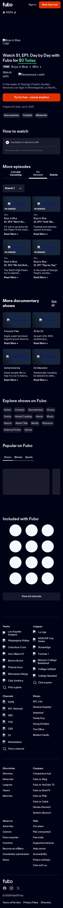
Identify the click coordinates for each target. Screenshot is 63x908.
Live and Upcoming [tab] (16, 173)
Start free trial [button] (49, 4)
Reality (34, 423)
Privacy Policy (30, 902)
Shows (8, 457)
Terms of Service (12, 902)
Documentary (11, 115)
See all (54, 303)
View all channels (31, 596)
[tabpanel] (31, 234)
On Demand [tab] (38, 173)
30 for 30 (38, 331)
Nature (8, 423)
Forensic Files (11, 331)
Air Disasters (41, 368)
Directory (46, 902)
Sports (28, 429)
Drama (50, 409)
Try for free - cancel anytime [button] (31, 97)
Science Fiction (12, 429)
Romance (48, 423)
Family (7, 416)
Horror (39, 416)
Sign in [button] (32, 4)
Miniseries (41, 115)
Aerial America (12, 368)
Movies (18, 457)
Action (7, 409)
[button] (17, 234)
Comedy (19, 409)
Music (50, 416)
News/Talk (21, 423)
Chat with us (40, 865)
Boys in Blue (10, 218)
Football (27, 115)
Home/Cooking (23, 416)
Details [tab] (54, 174)
